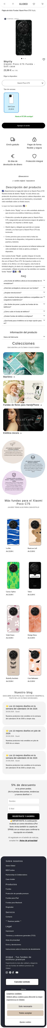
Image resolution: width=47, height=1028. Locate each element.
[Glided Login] (13, 4)
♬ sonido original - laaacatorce (23, 181)
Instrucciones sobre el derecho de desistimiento (23, 949)
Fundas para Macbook (14, 902)
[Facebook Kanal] (13, 973)
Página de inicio (7, 10)
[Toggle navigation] (4, 4)
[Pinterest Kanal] (10, 973)
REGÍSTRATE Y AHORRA (23, 816)
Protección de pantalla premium (17, 893)
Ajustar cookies (25, 1022)
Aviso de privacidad (28, 840)
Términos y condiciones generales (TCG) (20, 935)
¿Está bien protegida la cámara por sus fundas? (21, 288)
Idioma (23, 989)
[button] (21, 58)
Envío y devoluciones (13, 944)
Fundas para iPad (12, 898)
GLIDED (23, 4)
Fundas (15, 10)
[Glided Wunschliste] (34, 4)
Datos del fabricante (11, 337)
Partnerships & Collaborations (16, 875)
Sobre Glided (10, 866)
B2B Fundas (10, 870)
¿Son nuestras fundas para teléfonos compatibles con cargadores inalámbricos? (23, 298)
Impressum (10, 931)
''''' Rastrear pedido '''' (13, 921)
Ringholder (10, 907)
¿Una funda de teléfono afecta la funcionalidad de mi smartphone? (23, 282)
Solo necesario (25, 1006)
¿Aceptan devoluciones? (12, 293)
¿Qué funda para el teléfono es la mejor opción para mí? (23, 322)
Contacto (9, 917)
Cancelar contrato (22, 982)
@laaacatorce (23, 176)
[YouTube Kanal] (17, 973)
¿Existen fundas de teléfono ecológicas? (18, 316)
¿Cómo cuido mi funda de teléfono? (17, 311)
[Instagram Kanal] (7, 973)
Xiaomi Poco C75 (25, 10)
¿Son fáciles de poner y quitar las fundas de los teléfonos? (21, 305)
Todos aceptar (25, 1013)
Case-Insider (10, 879)
